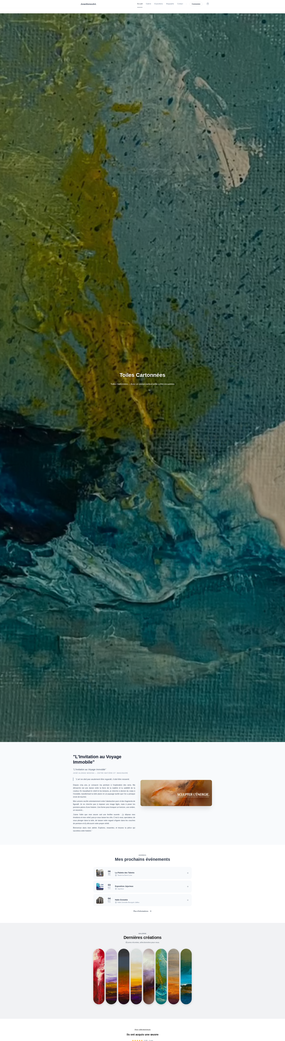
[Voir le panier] (208, 4)
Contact (180, 4)
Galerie (148, 4)
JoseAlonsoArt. (88, 4)
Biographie (170, 4)
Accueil (139, 4)
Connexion (196, 4)
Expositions (158, 4)
